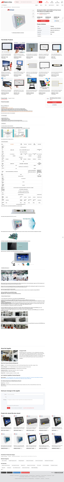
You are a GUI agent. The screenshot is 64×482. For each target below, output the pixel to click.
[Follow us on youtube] (59, 472)
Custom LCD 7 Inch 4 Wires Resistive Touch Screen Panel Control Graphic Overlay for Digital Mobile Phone (32, 73)
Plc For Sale (39, 465)
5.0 (51, 99)
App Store (4, 472)
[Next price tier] (63, 17)
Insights (53, 475)
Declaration (42, 478)
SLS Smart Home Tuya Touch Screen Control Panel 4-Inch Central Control (44, 91)
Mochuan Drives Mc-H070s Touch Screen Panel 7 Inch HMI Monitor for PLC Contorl (6, 428)
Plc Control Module (46, 465)
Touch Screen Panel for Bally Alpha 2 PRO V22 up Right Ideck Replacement (56, 73)
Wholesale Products (32, 475)
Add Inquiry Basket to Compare (18, 32)
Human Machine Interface (38, 377)
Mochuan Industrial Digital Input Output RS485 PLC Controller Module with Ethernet (31, 428)
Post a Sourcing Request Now (29, 407)
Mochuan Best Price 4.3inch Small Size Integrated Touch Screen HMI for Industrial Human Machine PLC (6, 446)
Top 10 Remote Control (16, 467)
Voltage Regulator (21, 460)
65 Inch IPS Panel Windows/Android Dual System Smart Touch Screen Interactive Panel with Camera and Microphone (31, 91)
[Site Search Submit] (40, 2)
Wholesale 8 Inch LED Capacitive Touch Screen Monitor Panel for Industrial (6, 91)
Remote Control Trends (25, 467)
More (2, 469)
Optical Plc (3, 467)
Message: (5, 399)
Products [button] (17, 2)
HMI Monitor (12, 378)
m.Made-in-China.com (34, 476)
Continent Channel (43, 475)
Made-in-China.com (27, 476)
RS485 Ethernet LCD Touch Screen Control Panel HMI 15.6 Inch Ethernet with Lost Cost (57, 446)
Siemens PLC (23, 465)
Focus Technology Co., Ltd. (25, 478)
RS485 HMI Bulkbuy (34, 467)
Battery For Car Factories (31, 465)
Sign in (62, 2)
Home (2, 7)
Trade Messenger (17, 472)
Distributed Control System (49, 460)
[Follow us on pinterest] (61, 472)
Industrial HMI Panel (27, 378)
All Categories (4, 5)
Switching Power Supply (25, 377)
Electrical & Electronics (7, 7)
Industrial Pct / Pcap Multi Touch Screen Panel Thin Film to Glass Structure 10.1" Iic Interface (44, 55)
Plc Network (9, 467)
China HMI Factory (17, 378)
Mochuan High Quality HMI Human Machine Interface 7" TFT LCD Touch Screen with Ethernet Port (19, 428)
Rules (62, 5)
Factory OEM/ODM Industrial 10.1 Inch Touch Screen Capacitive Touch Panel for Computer (56, 55)
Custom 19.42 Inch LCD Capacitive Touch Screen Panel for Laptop (56, 91)
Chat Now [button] (57, 20)
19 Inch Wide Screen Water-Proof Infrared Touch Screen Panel (44, 73)
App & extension (51, 5)
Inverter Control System (39, 460)
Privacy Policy (47, 478)
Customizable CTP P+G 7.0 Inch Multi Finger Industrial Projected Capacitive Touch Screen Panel (19, 91)
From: (5, 394)
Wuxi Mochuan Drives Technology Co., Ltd (44, 13)
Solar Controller (4, 460)
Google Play (9, 472)
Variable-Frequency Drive (12, 460)
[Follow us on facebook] (55, 472)
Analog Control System (29, 460)
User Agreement (37, 478)
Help (45, 5)
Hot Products (12, 475)
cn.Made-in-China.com (41, 476)
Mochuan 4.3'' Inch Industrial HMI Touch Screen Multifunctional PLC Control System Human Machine (19, 446)
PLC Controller (31, 377)
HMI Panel (22, 378)
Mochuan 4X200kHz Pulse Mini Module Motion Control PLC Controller (44, 428)
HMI (19, 377)
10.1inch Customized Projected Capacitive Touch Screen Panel (6, 55)
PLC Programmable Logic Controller (13, 377)
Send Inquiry (43, 20)
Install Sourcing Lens (26, 472)
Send (8, 407)
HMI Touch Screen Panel (5, 378)
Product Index (49, 475)
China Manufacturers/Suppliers (24, 475)
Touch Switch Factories (15, 465)
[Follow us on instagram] (58, 472)
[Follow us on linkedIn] (62, 472)
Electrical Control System (16, 7)
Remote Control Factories (6, 465)
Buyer (41, 5)
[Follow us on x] (56, 472)
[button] (52, 2)
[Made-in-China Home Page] (6, 2)
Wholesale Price (38, 475)
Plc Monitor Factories (54, 465)
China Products (17, 475)
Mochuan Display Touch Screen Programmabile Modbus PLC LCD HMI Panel (44, 446)
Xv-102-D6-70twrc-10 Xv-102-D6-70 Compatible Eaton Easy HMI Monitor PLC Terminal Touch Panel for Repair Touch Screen (32, 55)
